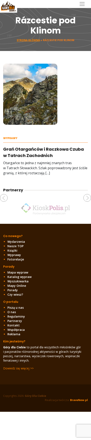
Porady (12, 290)
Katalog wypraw (19, 277)
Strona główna (28, 40)
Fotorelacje (15, 259)
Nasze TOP (15, 246)
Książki (12, 250)
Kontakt (13, 325)
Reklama (13, 334)
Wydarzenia (16, 242)
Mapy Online (16, 286)
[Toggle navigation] (83, 4)
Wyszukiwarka (18, 281)
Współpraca (16, 330)
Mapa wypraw (17, 272)
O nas (11, 312)
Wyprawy (10, 138)
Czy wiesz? (15, 294)
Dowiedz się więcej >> (18, 368)
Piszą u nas (15, 308)
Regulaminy (16, 316)
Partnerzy (14, 321)
